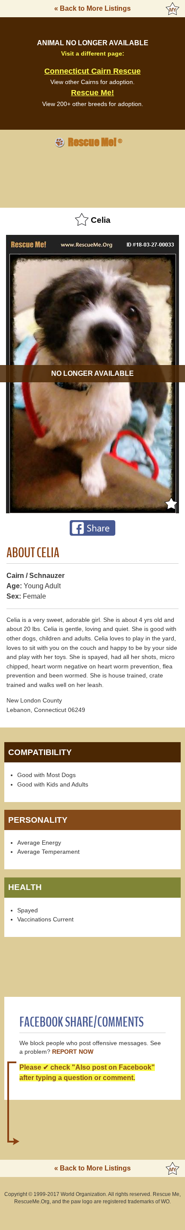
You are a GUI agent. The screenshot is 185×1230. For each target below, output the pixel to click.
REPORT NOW (72, 1052)
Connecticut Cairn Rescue (92, 71)
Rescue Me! (92, 92)
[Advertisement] (92, 176)
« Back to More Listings (92, 8)
